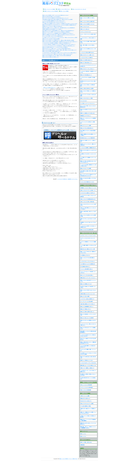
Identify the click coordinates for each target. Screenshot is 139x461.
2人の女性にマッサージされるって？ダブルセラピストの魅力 (88, 354)
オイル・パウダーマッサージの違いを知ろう (68, 52)
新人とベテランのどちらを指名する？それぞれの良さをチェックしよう (88, 175)
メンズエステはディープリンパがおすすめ (88, 362)
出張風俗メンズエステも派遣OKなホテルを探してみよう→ (60, 130)
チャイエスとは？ (61, 37)
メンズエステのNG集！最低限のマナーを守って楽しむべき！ (54, 20)
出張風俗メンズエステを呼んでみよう (63, 9)
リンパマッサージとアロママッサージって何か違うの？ (53, 45)
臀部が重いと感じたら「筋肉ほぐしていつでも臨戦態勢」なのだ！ (88, 427)
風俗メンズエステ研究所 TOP (48, 15)
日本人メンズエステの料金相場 (86, 384)
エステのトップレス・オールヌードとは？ (88, 235)
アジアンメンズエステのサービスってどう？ (87, 239)
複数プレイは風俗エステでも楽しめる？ (50, 34)
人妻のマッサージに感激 (84, 395)
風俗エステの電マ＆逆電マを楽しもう (87, 311)
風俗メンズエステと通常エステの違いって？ (51, 56)
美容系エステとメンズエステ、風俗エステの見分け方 (52, 26)
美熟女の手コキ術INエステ (85, 398)
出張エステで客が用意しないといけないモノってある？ (88, 208)
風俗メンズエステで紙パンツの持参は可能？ (51, 41)
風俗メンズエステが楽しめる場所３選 (64, 55)
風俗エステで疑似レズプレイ (85, 309)
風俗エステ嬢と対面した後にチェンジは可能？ (88, 212)
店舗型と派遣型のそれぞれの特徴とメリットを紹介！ (52, 29)
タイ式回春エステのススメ (85, 255)
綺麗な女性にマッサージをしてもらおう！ (88, 277)
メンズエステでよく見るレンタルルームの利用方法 (88, 196)
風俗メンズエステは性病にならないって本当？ (88, 49)
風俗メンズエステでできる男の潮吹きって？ (87, 258)
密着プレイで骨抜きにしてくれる (86, 360)
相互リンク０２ (83, 436)
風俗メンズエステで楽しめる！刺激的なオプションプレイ (88, 252)
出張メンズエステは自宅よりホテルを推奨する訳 (88, 216)
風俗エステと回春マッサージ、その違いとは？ (51, 27)
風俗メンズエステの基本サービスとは (49, 55)
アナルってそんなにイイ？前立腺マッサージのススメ (88, 272)
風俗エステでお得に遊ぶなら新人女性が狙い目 (88, 357)
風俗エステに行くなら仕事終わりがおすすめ (88, 321)
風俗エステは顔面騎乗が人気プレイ (86, 306)
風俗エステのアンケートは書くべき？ (49, 48)
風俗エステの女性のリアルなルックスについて (66, 34)
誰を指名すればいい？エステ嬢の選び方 (67, 27)
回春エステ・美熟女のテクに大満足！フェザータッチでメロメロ (88, 413)
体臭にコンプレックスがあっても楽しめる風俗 (51, 38)
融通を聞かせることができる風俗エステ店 (88, 365)
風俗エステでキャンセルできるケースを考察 (88, 219)
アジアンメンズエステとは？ (48, 54)
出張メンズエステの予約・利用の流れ (87, 201)
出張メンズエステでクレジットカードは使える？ (88, 205)
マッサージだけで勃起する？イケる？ (61, 15)
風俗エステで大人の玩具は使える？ (67, 30)
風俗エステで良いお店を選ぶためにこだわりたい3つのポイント (54, 22)
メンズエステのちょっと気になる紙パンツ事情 (51, 52)
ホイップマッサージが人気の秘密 (86, 301)
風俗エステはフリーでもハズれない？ (68, 44)
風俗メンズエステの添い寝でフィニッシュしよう (88, 281)
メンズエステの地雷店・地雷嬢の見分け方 (88, 147)
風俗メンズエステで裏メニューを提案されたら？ (51, 40)
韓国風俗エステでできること (68, 33)
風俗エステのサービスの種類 (67, 19)
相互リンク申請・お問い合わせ (86, 442)
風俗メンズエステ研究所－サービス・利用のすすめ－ (69, 458)
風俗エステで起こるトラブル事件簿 (86, 317)
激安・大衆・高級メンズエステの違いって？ (87, 46)
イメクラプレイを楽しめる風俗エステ (87, 298)
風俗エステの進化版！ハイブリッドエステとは (88, 315)
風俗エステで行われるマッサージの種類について (88, 328)
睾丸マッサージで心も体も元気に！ (86, 275)
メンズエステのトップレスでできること (87, 261)
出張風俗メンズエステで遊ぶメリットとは (88, 187)
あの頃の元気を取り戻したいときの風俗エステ (88, 378)
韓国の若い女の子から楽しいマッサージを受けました (88, 424)
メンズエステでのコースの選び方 (61, 47)
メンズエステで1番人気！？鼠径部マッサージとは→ (67, 179)
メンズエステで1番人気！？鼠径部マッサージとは (52, 44)
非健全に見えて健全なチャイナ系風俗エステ (88, 409)
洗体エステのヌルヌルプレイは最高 (86, 403)
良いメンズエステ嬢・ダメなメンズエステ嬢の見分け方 (53, 36)
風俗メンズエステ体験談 (64, 11)
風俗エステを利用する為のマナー (49, 47)
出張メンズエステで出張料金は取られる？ (88, 199)
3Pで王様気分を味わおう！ (85, 266)
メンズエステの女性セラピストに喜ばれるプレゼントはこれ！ (88, 335)
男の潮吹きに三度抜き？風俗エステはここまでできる (88, 375)
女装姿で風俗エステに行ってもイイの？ (87, 293)
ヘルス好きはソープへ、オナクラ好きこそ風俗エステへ (88, 371)
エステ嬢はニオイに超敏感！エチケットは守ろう (51, 23)
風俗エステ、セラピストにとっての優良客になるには (52, 33)
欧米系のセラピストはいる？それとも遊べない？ (68, 41)
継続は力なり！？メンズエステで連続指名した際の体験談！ (88, 420)
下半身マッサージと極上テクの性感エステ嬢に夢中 (88, 416)
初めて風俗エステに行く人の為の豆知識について (51, 30)
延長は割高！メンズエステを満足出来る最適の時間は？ (88, 332)
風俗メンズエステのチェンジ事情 (71, 37)
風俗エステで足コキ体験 (84, 296)
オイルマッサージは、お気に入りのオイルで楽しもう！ (88, 325)
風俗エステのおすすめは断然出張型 (86, 229)
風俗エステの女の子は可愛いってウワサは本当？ (51, 16)
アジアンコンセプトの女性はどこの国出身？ (62, 31)
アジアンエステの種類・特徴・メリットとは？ (88, 350)
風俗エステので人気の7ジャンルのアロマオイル (88, 151)
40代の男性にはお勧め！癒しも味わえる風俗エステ (52, 19)
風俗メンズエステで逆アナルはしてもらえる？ (88, 291)
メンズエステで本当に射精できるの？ (64, 48)
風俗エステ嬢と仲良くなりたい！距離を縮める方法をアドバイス (88, 343)
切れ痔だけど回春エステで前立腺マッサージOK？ (88, 287)
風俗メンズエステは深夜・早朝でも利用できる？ (51, 51)
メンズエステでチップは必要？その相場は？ (87, 78)
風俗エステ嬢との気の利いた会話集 (67, 40)
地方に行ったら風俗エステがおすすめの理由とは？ (88, 339)
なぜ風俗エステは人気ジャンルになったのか (69, 23)
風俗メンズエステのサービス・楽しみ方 (79, 9)
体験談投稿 (82, 444)
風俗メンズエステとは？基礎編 (49, 9)
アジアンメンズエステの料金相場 (86, 387)
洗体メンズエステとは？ (67, 54)
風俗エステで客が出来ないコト (69, 45)
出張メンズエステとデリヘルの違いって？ (88, 190)
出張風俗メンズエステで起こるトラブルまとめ (88, 223)
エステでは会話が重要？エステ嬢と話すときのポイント (88, 346)
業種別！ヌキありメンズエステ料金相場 (51, 11)
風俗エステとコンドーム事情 (48, 31)
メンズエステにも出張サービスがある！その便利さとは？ (88, 227)
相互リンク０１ (83, 433)
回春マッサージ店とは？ (58, 54)
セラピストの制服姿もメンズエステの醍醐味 (88, 242)
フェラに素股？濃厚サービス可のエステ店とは (88, 246)
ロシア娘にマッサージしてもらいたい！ (50, 37)
